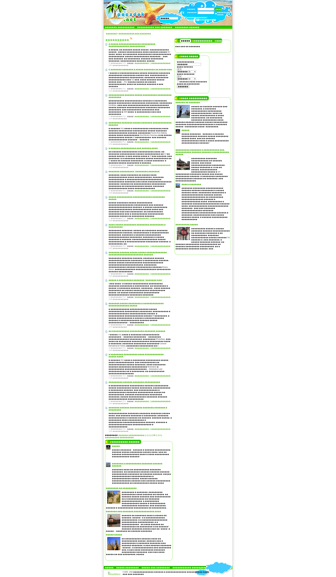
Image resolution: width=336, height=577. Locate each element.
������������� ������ (121, 31)
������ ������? (197, 17)
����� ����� (114, 535)
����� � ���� (150, 31)
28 (159, 435)
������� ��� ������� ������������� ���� (133, 511)
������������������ (202, 20)
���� (130, 63)
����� (165, 31)
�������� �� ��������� (121, 488)
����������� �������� (188, 568)
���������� (136, 435)
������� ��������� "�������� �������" (134, 171)
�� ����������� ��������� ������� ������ (137, 331)
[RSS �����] (131, 39)
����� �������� (127, 568)
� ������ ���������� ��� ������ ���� (133, 148)
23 (148, 435)
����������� (202, 41)
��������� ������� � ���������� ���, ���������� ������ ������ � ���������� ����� (202, 152)
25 (152, 435)
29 (161, 435)
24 (150, 435)
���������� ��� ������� (154, 27)
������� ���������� (120, 27)
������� (190, 31)
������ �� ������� (187, 102)
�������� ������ (187, 27)
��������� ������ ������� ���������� (134, 382)
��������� (142, 63)
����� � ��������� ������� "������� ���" (135, 280)
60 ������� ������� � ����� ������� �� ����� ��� (140, 69)
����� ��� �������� (155, 568)
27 (157, 435)
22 (145, 435)
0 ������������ (160, 63)
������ (123, 435)
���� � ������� (191, 184)
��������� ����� (186, 224)
